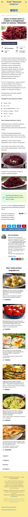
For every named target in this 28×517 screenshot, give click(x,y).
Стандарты (6, 460)
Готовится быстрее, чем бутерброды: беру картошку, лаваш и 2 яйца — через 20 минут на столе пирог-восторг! (14, 443)
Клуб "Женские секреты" (14, 3)
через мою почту (20, 253)
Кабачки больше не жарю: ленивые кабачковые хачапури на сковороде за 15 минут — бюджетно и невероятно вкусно (13, 383)
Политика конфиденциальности (8, 509)
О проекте (5, 456)
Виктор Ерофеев (13, 235)
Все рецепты (6, 469)
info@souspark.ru (14, 496)
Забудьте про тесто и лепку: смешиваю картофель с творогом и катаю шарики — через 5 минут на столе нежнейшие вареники (13, 292)
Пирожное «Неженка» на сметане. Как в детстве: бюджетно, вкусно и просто (13, 207)
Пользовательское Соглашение (8, 507)
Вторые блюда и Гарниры (9, 43)
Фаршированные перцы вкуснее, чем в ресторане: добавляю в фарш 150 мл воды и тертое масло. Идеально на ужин (14, 322)
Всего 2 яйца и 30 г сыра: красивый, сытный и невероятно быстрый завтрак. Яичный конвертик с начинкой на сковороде (13, 352)
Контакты (5, 464)
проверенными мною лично (19, 242)
